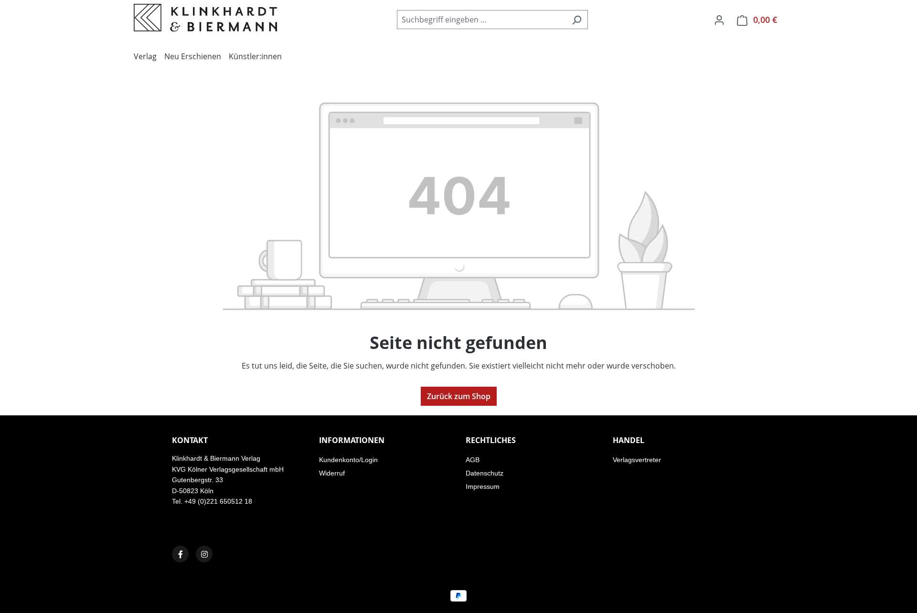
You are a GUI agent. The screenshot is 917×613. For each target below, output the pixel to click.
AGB (473, 460)
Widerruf (332, 473)
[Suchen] (576, 19)
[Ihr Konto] (719, 19)
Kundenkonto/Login (348, 460)
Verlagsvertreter (637, 460)
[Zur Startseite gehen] (205, 18)
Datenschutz (484, 473)
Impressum (483, 486)
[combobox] (481, 19)
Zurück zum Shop (458, 396)
